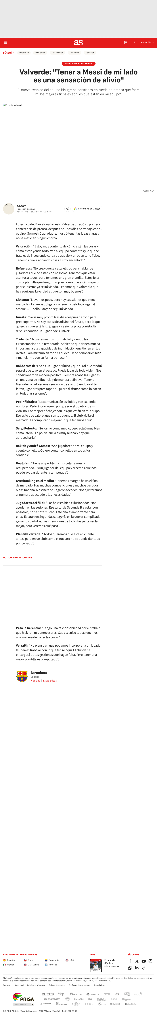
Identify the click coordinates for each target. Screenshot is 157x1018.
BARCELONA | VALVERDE (78, 63)
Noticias (35, 680)
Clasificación (57, 52)
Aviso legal (19, 985)
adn (127, 994)
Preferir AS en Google (89, 208)
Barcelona (39, 672)
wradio (67, 999)
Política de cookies (57, 985)
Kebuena (126, 999)
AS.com (117, 994)
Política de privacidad (36, 985)
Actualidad (24, 52)
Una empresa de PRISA (23, 997)
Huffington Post (52, 999)
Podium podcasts (76, 1004)
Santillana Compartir (93, 994)
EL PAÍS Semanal (101, 999)
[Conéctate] (134, 42)
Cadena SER (107, 994)
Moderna (61, 1004)
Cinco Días (79, 999)
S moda (102, 1004)
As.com (21, 206)
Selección (90, 52)
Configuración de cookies (79, 985)
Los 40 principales (61, 994)
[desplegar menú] (5, 42)
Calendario (74, 52)
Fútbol (7, 53)
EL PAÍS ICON (89, 1004)
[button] (67, 209)
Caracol (138, 994)
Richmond (45, 1004)
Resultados (40, 52)
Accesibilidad (99, 985)
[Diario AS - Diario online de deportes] (78, 42)
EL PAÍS (47, 994)
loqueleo (115, 1004)
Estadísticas (50, 680)
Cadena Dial (90, 999)
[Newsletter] (126, 42)
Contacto (7, 985)
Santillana (75, 994)
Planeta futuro (114, 999)
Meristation (130, 1004)
